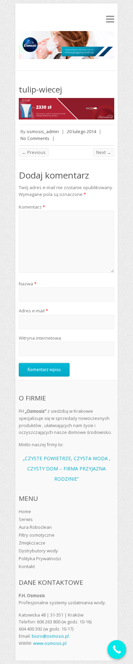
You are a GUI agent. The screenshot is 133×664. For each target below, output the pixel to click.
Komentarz (32, 207)
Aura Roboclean (35, 527)
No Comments (34, 138)
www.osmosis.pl (49, 643)
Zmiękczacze (32, 543)
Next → (103, 152)
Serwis (26, 519)
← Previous (34, 152)
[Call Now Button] (116, 649)
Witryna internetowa (40, 338)
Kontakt (27, 566)
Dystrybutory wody (38, 551)
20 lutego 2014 (81, 131)
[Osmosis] (66, 46)
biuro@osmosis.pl (50, 636)
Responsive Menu (110, 19)
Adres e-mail (33, 311)
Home (25, 511)
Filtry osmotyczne (37, 535)
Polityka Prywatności (40, 558)
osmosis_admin (43, 131)
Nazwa (27, 284)
